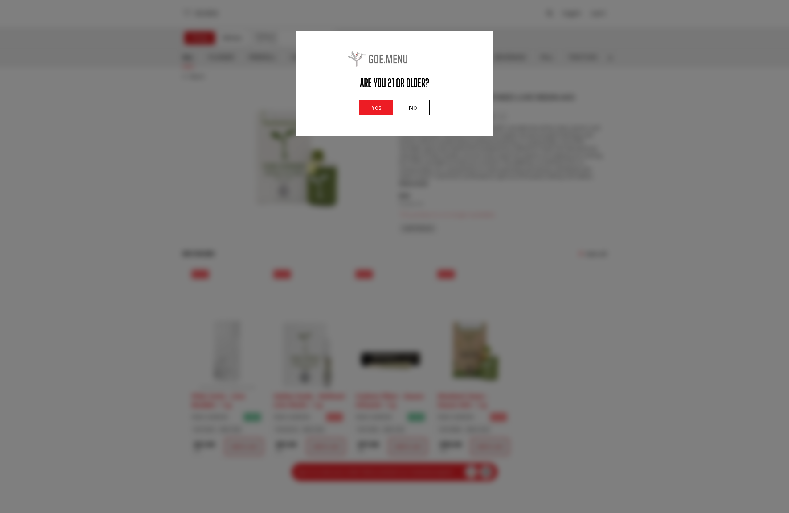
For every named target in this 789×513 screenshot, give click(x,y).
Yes (376, 107)
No (413, 107)
